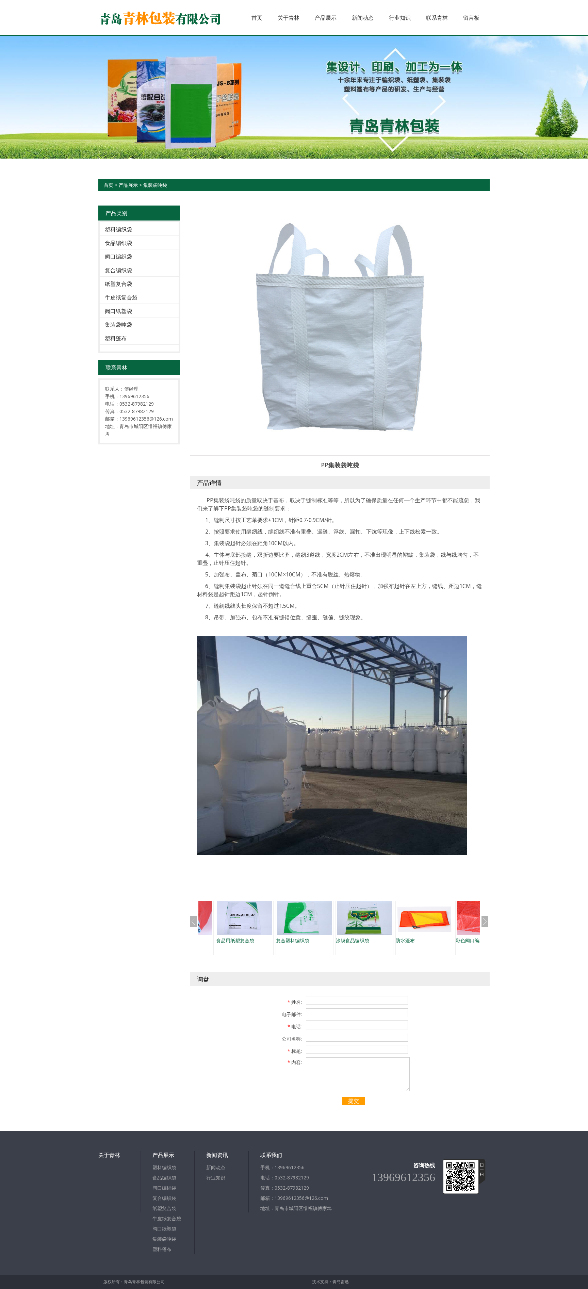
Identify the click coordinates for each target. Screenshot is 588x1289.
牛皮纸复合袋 (121, 297)
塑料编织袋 (118, 229)
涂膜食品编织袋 (352, 940)
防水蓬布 (405, 940)
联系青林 (437, 17)
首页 (256, 17)
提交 (353, 1101)
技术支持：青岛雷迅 (330, 1282)
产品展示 (326, 17)
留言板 (471, 17)
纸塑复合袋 (118, 284)
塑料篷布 (116, 338)
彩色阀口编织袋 (472, 940)
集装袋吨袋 (155, 185)
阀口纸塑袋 (118, 311)
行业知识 (400, 17)
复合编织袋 (118, 270)
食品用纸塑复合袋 (235, 940)
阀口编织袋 (118, 256)
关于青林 (288, 17)
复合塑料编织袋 (292, 940)
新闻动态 (363, 17)
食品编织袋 (118, 243)
